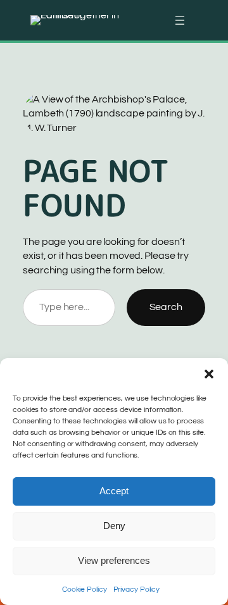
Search (165, 307)
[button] (209, 374)
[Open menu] (179, 20)
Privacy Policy (136, 589)
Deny (114, 525)
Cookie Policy (84, 589)
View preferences (114, 560)
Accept (114, 490)
